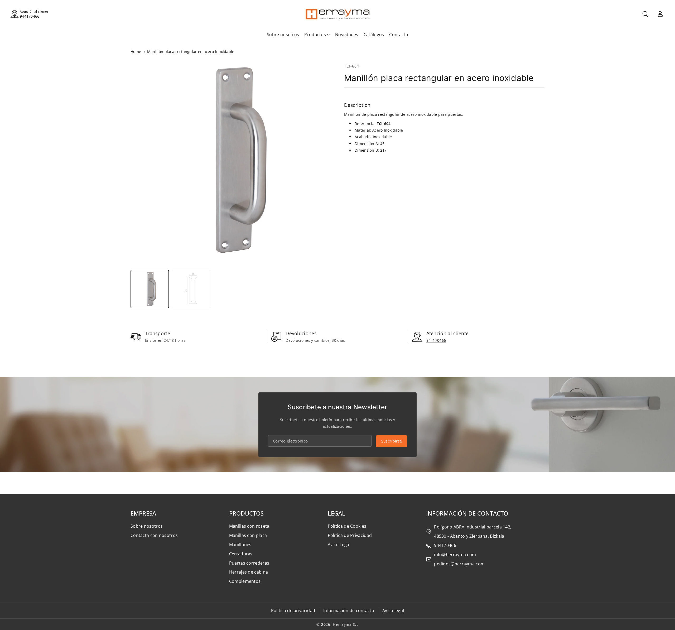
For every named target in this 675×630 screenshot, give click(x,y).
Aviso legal (393, 610)
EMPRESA (143, 513)
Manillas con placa (248, 535)
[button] (645, 14)
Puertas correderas (249, 563)
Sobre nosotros (147, 526)
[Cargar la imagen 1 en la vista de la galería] (150, 289)
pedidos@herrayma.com (459, 564)
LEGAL (336, 513)
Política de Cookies (347, 526)
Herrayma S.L (345, 624)
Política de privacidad (293, 610)
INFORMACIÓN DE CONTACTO (467, 513)
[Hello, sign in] (660, 14)
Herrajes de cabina (248, 572)
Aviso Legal (339, 544)
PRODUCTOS (246, 513)
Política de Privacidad (350, 535)
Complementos (245, 581)
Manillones (240, 544)
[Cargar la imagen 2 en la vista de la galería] (191, 289)
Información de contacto (348, 610)
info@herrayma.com (455, 554)
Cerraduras (241, 554)
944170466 (30, 16)
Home (136, 51)
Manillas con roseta (249, 526)
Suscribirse (391, 441)
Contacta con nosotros (154, 535)
